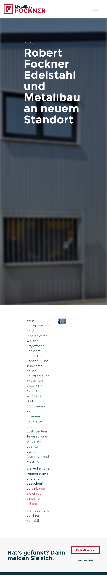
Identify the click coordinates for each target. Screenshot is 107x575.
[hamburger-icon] (96, 9)
